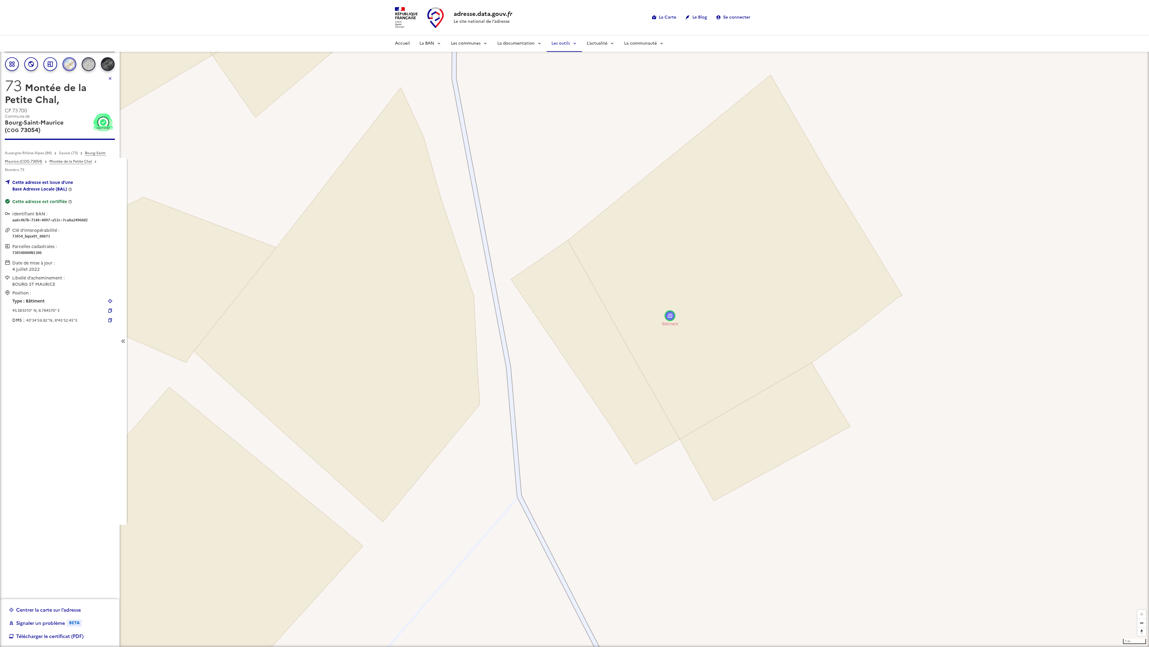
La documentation (516, 43)
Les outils (560, 43)
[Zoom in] (1141, 614)
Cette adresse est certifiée (39, 201)
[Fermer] (110, 78)
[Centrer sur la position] (110, 301)
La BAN (427, 43)
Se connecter (736, 17)
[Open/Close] (123, 341)
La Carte (667, 17)
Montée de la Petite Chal (70, 161)
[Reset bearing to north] (1141, 631)
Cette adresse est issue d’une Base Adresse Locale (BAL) (42, 185)
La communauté (640, 43)
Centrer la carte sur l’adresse (48, 609)
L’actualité (597, 43)
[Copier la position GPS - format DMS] (110, 320)
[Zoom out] (1141, 623)
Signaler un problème (48, 623)
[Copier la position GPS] (110, 310)
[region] (574, 341)
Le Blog (699, 17)
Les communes (466, 43)
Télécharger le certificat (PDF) (49, 636)
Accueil (402, 43)
